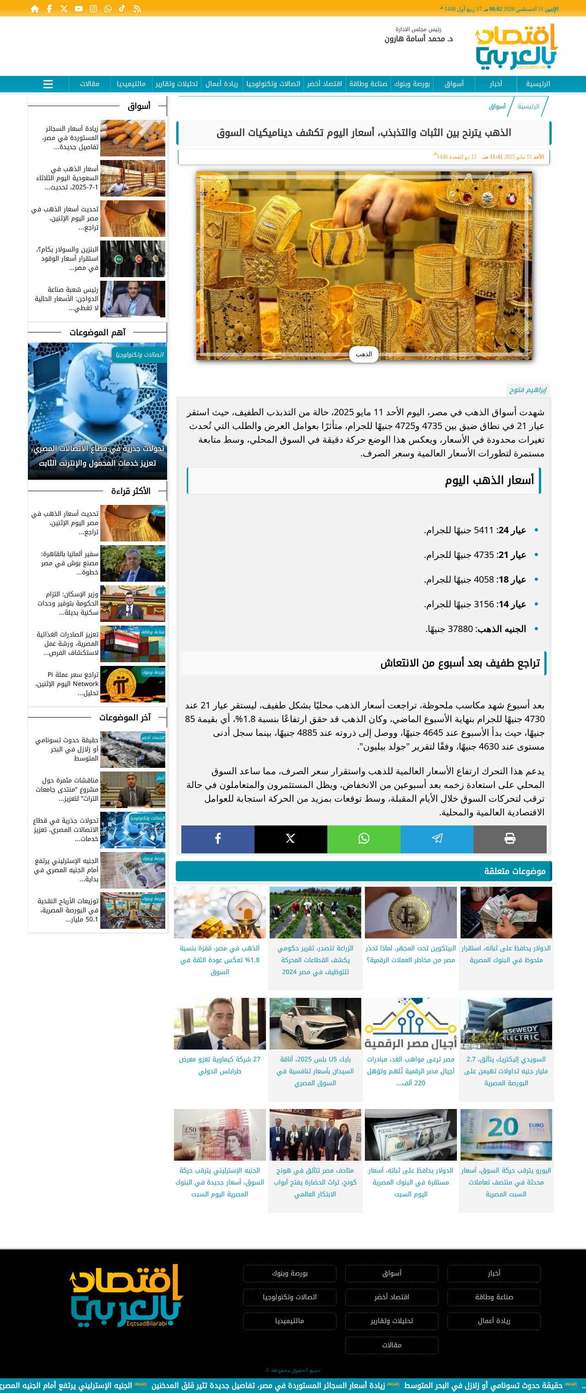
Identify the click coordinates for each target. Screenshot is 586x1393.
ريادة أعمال (222, 84)
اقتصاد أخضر (324, 84)
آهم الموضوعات (97, 332)
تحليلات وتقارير (177, 84)
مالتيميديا (131, 84)
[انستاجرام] (93, 8)
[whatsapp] (364, 839)
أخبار (496, 84)
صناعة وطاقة (368, 84)
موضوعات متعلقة (515, 871)
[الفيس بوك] (49, 8)
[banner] (194, 42)
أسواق (454, 84)
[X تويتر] (64, 8)
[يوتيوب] (78, 8)
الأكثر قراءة (131, 491)
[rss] (137, 8)
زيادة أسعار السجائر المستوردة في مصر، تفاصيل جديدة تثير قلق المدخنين (309, 1385)
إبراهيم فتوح (528, 390)
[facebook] (218, 839)
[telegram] (437, 839)
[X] (291, 839)
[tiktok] (122, 8)
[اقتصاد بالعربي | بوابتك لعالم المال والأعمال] (517, 48)
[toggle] (48, 83)
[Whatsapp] (108, 8)
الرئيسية (538, 84)
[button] (35, 460)
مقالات (89, 84)
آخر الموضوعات (125, 717)
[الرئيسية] (34, 8)
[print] (510, 839)
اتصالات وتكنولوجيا (273, 84)
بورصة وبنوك (412, 84)
